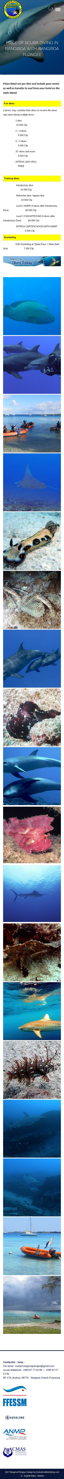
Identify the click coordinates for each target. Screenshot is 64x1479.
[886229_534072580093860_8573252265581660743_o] (32, 1070)
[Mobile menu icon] (58, 9)
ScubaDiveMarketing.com (47, 1472)
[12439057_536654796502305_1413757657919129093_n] (32, 776)
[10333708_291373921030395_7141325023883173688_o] (32, 1011)
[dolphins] (32, 365)
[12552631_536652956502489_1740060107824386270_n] (32, 659)
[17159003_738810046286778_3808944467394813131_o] (32, 482)
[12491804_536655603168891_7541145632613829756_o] (32, 717)
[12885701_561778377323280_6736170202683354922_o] (32, 541)
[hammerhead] (32, 1187)
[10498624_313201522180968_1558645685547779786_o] (32, 894)
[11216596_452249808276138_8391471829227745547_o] (32, 835)
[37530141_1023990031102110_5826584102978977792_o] (32, 424)
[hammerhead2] (32, 1129)
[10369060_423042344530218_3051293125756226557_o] (32, 952)
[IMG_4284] (32, 1305)
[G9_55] (32, 306)
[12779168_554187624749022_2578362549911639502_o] (32, 600)
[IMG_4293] (32, 1246)
